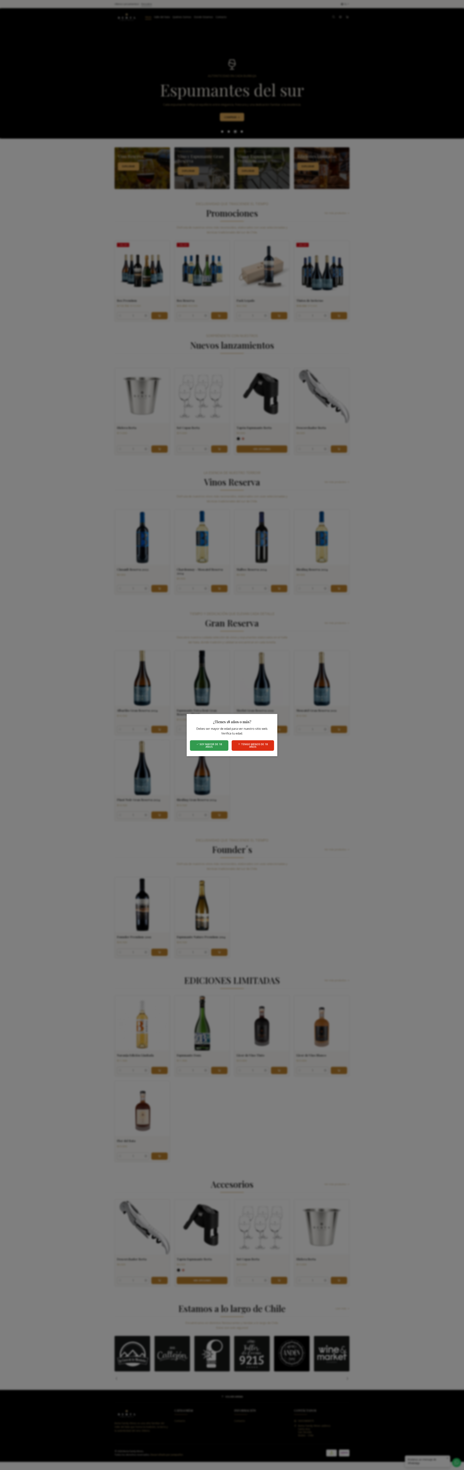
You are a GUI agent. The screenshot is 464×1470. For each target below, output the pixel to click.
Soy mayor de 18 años (210, 745)
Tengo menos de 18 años (254, 745)
